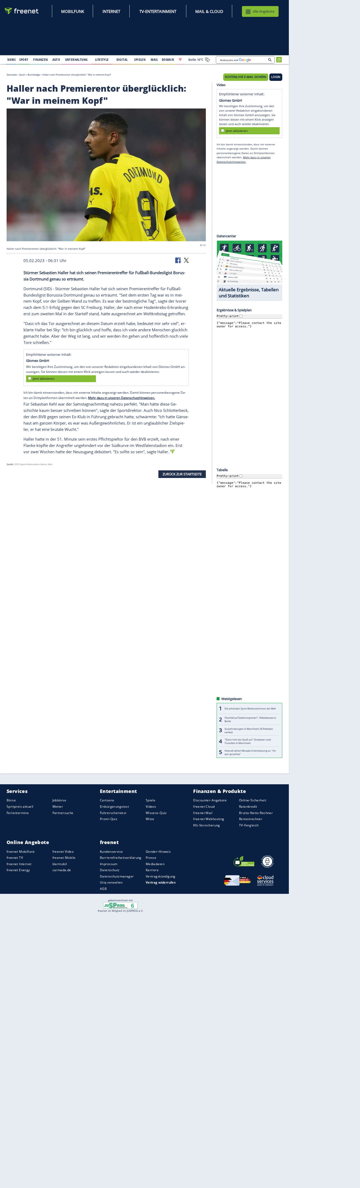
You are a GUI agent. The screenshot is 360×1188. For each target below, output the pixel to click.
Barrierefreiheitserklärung (121, 858)
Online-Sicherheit (252, 800)
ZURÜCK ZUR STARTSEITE (182, 474)
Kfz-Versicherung (206, 825)
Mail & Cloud (209, 11)
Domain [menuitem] (168, 59)
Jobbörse (59, 800)
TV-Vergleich (249, 825)
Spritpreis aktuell (20, 807)
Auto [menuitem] (56, 59)
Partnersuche (63, 813)
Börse (11, 800)
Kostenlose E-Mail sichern (245, 77)
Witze (150, 819)
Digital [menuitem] (122, 59)
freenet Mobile (64, 858)
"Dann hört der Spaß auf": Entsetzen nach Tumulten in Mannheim (248, 741)
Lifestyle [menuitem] (102, 59)
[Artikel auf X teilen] (186, 260)
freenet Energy (18, 870)
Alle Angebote (263, 11)
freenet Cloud (204, 807)
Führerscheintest (113, 813)
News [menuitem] (11, 59)
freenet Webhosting (208, 819)
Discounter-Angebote (210, 800)
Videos (151, 807)
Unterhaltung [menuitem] (76, 59)
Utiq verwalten (111, 882)
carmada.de (61, 870)
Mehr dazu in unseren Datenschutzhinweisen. (121, 397)
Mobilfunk (72, 11)
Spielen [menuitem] (139, 59)
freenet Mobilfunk (21, 851)
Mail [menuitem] (154, 59)
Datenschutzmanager (117, 876)
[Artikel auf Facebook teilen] (178, 260)
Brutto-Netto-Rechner (256, 813)
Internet (111, 11)
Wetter (57, 807)
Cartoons (107, 800)
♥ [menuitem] (180, 59)
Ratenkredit (248, 807)
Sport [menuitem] (23, 59)
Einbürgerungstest (114, 807)
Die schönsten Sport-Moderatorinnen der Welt (250, 708)
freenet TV (15, 858)
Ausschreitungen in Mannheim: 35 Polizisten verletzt (249, 730)
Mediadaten (155, 864)
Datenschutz (110, 870)
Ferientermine (18, 813)
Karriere (152, 870)
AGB (103, 889)
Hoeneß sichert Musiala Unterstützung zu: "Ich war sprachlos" (250, 752)
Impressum (109, 864)
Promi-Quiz (108, 819)
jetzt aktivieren (43, 379)
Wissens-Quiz (156, 813)
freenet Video (63, 851)
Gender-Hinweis (158, 851)
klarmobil (59, 864)
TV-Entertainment (157, 11)
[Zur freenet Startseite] (21, 11)
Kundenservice (111, 851)
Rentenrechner (250, 819)
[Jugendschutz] (121, 905)
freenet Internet (19, 864)
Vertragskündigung (161, 876)
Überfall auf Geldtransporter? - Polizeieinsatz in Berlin (250, 719)
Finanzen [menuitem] (40, 59)
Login (275, 77)
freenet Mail (202, 813)
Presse (151, 858)
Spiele (150, 800)
